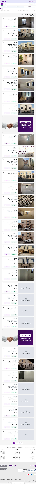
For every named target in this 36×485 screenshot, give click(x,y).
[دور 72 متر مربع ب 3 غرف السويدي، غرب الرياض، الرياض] (26, 423)
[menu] (34, 4)
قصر (8, 10)
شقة (28, 10)
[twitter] (24, 481)
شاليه (2, 10)
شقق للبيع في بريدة (17, 455)
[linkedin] (29, 481)
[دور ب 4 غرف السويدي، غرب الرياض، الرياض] (26, 103)
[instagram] (35, 481)
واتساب (13, 26)
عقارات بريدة (33, 455)
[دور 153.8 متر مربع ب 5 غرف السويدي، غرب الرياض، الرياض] (26, 288)
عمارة (18, 10)
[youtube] (27, 481)
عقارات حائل (33, 459)
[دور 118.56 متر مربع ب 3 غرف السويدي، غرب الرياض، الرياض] (26, 323)
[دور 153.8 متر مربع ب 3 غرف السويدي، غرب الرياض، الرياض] (26, 52)
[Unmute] (19, 360)
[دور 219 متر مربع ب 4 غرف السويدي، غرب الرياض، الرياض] (26, 382)
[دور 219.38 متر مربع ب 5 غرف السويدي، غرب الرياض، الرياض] (26, 299)
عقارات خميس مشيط (32, 457)
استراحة (15, 10)
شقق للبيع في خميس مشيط (16, 457)
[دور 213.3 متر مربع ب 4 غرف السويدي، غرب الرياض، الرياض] (26, 255)
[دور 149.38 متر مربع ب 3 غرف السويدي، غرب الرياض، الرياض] (26, 28)
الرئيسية (34, 447)
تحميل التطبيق (3, 1)
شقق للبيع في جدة (17, 452)
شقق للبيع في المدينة (17, 453)
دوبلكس (5, 10)
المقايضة (4, 6)
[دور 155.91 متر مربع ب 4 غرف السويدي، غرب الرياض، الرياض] (26, 78)
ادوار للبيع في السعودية (28, 447)
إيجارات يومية (18, 6)
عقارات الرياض (33, 451)
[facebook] (31, 481)
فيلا (25, 10)
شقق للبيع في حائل (17, 459)
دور (20, 10)
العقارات (29, 6)
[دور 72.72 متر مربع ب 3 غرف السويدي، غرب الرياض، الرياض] (26, 182)
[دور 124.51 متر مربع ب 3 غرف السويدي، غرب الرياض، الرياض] (26, 169)
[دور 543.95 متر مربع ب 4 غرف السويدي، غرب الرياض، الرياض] (26, 157)
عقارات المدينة (33, 453)
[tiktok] (33, 481)
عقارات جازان (33, 458)
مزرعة (11, 10)
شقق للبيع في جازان (17, 458)
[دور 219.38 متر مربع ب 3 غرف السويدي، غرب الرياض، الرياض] (26, 280)
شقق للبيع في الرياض (17, 451)
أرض (23, 10)
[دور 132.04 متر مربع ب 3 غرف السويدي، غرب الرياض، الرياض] (26, 311)
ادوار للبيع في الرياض (21, 447)
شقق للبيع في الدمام (17, 456)
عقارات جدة (33, 452)
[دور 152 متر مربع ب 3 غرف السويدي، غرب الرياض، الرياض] (26, 388)
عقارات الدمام (33, 456)
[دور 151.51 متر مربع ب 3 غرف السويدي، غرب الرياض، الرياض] (26, 65)
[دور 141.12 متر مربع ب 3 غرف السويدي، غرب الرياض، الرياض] (26, 231)
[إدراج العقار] (5, 4)
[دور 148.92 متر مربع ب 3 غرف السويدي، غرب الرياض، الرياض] (26, 40)
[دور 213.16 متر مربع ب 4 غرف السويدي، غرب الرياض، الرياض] (26, 268)
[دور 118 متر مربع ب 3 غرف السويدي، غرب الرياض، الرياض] (26, 400)
